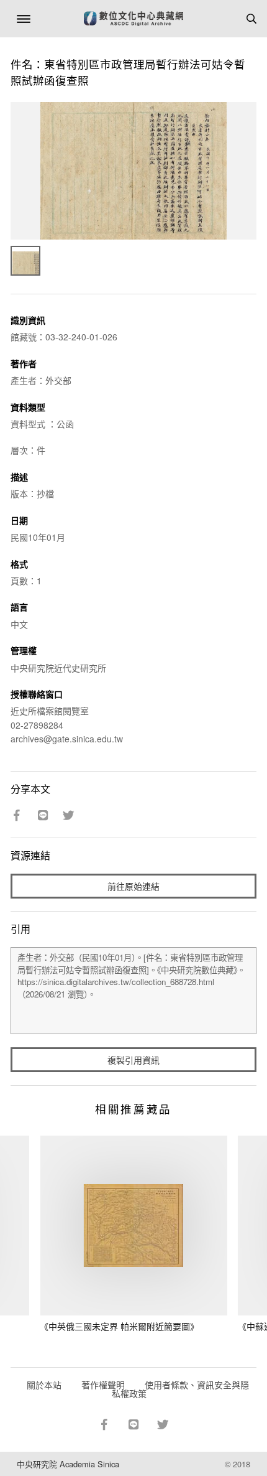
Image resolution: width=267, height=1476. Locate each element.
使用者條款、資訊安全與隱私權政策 (180, 1388)
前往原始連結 (133, 886)
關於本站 (44, 1384)
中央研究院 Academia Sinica (68, 1464)
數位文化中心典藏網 (133, 18)
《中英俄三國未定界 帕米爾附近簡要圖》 (119, 1326)
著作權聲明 (103, 1384)
